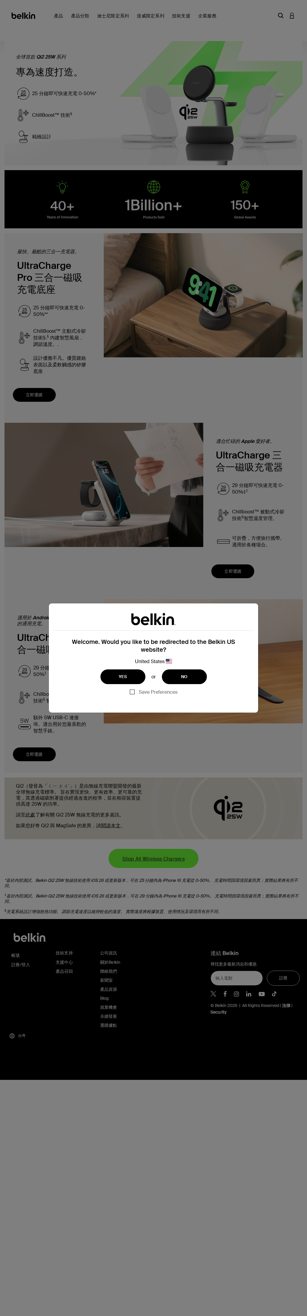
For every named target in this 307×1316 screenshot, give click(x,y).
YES (123, 676)
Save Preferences (158, 692)
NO (184, 676)
